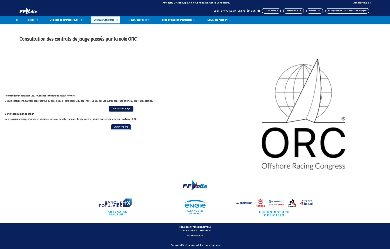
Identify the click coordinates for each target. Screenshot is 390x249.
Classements (314, 11)
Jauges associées (138, 20)
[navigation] (195, 20)
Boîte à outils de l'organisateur (177, 20)
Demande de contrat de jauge (64, 20)
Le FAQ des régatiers (217, 20)
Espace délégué (271, 11)
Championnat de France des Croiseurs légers (347, 11)
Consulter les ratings (104, 20)
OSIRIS (31, 20)
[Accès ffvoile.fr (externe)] (28, 11)
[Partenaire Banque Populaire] (115, 207)
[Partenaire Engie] (195, 207)
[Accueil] (17, 19)
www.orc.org (19, 119)
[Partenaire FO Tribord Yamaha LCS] (274, 207)
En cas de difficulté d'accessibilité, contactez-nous (195, 245)
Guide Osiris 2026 (293, 11)
